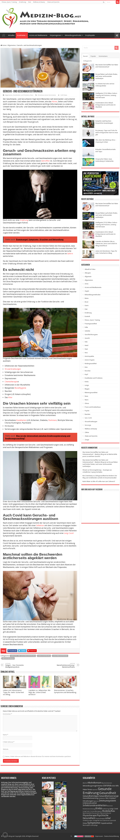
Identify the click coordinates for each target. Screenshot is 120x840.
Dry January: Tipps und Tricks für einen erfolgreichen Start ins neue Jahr (106, 133)
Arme (86, 284)
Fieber (85, 789)
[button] (5, 835)
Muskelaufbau (108, 811)
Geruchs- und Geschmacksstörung (23, 656)
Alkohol (85, 783)
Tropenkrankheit (106, 823)
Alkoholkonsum (94, 783)
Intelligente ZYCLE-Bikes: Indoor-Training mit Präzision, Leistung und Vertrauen (106, 95)
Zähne (87, 432)
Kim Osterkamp (87, 476)
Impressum (99, 836)
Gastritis (95, 789)
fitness (89, 789)
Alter (10, 397)
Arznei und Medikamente (38, 35)
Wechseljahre (87, 825)
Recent (85, 56)
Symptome (93, 822)
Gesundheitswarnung (90, 798)
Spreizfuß (113, 820)
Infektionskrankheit (90, 803)
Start (4, 35)
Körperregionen (55, 35)
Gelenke (87, 331)
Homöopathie (89, 356)
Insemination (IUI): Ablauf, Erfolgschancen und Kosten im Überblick (105, 105)
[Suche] (117, 2)
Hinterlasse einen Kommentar (47, 95)
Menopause (98, 811)
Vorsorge (88, 425)
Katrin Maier (86, 481)
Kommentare (103, 56)
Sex (101, 820)
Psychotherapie (100, 818)
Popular (93, 56)
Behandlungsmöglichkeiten (93, 786)
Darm (86, 305)
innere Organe (89, 360)
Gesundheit (107, 793)
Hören (54, 101)
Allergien (88, 273)
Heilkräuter (102, 798)
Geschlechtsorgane (91, 334)
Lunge (87, 385)
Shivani (84, 470)
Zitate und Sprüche (53, 2)
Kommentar (7, 714)
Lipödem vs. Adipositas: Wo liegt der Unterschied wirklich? (39, 692)
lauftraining (105, 809)
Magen (87, 389)
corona (107, 785)
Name (5, 735)
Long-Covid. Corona (88, 811)
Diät (29, 2)
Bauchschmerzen (107, 783)
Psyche (87, 411)
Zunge (87, 440)
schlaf (108, 818)
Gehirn (70, 253)
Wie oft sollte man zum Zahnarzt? (104, 481)
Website (5, 749)
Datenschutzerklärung (111, 836)
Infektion (40, 525)
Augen (87, 291)
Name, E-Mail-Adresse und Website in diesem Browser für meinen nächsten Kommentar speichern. (38, 756)
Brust (86, 302)
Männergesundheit (91, 392)
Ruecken (87, 414)
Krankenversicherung (89, 809)
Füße (86, 327)
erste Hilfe (115, 786)
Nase (31, 95)
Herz (86, 353)
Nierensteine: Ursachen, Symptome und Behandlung (65, 691)
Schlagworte (87, 61)
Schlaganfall (96, 820)
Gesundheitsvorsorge (108, 796)
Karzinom (110, 806)
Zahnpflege (94, 825)
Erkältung (23, 220)
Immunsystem (107, 800)
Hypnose (96, 801)
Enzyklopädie (90, 35)
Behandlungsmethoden (73, 35)
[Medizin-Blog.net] (46, 18)
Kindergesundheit (91, 363)
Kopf (86, 374)
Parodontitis (95, 813)
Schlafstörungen (87, 820)
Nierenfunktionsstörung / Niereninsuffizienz (66, 665)
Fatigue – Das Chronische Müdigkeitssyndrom (14, 665)
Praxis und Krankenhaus (93, 407)
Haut (86, 349)
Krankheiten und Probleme (21, 95)
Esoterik (87, 316)
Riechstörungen (8, 658)
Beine (86, 298)
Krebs (87, 382)
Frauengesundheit (91, 324)
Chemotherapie (11, 382)
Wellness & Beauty (39, 2)
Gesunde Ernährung (97, 791)
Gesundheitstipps (91, 796)
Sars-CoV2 (88, 418)
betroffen (45, 161)
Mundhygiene (20, 388)
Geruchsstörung (44, 656)
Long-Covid (69, 533)
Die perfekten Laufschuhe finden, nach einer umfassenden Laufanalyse (106, 76)
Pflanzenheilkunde (105, 813)
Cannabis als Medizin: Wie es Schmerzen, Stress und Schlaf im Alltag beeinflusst (106, 244)
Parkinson (52, 420)
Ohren (87, 403)
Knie (86, 367)
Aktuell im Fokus (90, 269)
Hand (86, 345)
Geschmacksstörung (60, 656)
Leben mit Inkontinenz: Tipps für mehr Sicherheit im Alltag (13, 692)
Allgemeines (12, 45)
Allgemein (88, 276)
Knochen (87, 371)
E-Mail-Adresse (8, 742)
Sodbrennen (106, 820)
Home (4, 45)
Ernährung (22, 2)
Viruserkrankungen (13, 369)
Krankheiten (21, 35)
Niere (86, 400)
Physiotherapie (89, 815)
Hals (86, 342)
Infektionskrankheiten (95, 805)
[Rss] (104, 2)
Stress (85, 823)
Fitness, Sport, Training (9, 2)
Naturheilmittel (87, 813)
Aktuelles (11, 35)
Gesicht (87, 338)
